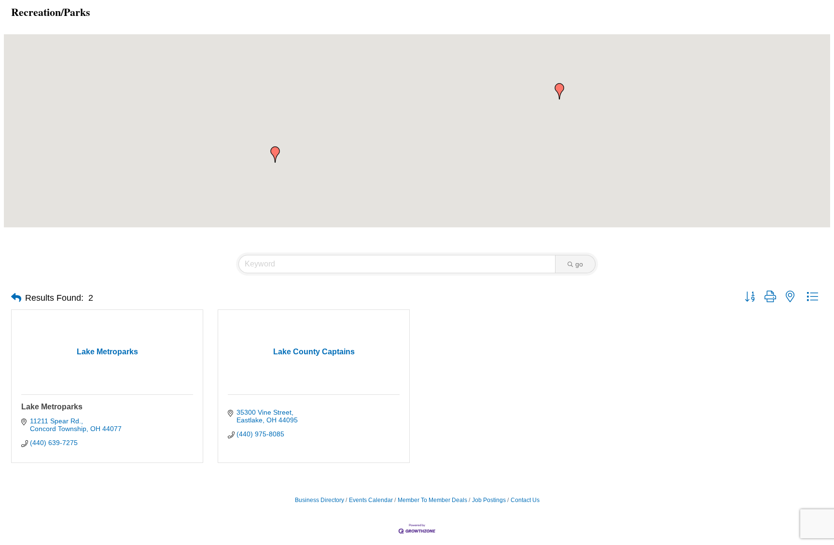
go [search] (579, 264)
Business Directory (319, 500)
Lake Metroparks (52, 407)
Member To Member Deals (432, 500)
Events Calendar (371, 500)
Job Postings (489, 500)
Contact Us (525, 500)
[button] (559, 91)
